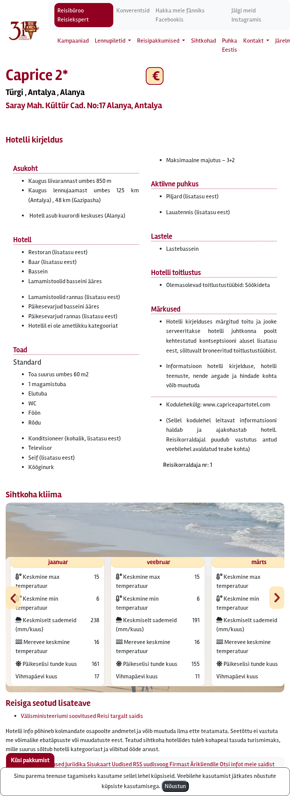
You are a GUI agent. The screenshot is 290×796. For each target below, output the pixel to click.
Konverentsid (133, 10)
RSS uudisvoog (150, 764)
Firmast (179, 764)
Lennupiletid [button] (110, 40)
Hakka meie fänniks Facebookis (180, 15)
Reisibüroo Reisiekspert (73, 15)
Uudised (122, 764)
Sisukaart (99, 764)
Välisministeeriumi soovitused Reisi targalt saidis (82, 716)
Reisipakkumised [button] (158, 40)
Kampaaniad (73, 40)
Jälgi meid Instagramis (246, 15)
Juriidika (75, 764)
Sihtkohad (203, 40)
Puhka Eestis (229, 45)
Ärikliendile (204, 764)
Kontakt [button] (254, 40)
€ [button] (155, 76)
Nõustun (175, 786)
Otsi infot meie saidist (247, 764)
